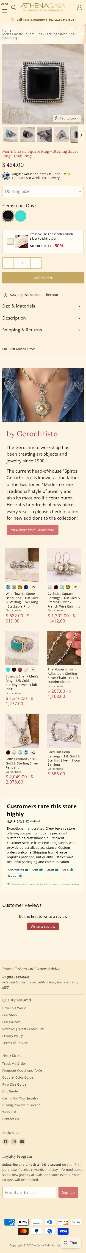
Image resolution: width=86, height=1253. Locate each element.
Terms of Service (15, 1043)
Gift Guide (10, 1091)
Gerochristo (13, 610)
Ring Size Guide (14, 1084)
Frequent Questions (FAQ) (22, 1070)
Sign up (68, 1192)
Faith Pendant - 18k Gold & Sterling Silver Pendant (22, 763)
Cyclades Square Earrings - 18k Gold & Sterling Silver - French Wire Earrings (64, 599)
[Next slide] (81, 134)
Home (6, 30)
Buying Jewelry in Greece (21, 1105)
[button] (11, 134)
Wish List (9, 1112)
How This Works (14, 1008)
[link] (21, 241)
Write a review (43, 926)
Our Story (9, 1015)
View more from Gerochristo (32, 530)
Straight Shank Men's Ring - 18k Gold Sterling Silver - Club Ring (22, 682)
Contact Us (10, 1119)
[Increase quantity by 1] (36, 263)
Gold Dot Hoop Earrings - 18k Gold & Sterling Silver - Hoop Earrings (64, 758)
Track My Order (14, 1063)
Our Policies (11, 1022)
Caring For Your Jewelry (20, 1098)
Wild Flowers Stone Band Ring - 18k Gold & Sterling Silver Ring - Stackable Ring (22, 599)
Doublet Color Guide (17, 1077)
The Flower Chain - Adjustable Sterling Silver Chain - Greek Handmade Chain (63, 675)
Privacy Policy (12, 1036)
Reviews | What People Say (23, 1029)
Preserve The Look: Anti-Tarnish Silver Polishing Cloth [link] (51, 236)
